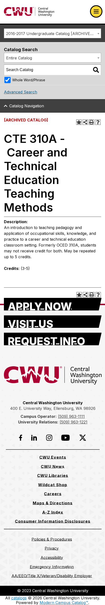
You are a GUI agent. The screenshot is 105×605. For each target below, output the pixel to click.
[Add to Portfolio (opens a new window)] (79, 122)
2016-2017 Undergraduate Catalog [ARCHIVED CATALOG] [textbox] (53, 33)
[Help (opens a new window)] (98, 122)
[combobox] (52, 33)
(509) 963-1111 (71, 416)
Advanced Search (20, 92)
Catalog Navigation (26, 105)
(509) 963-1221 (73, 422)
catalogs (19, 598)
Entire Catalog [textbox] (19, 57)
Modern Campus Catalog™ (64, 602)
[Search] (96, 69)
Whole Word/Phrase (28, 80)
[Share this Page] (85, 122)
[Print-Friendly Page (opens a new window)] (91, 122)
